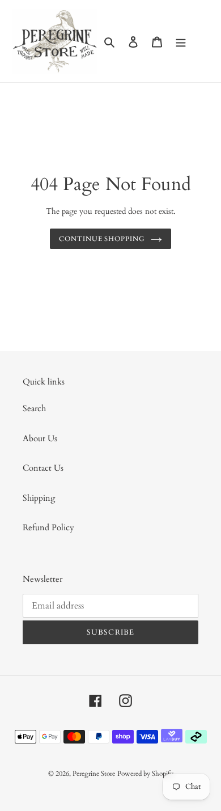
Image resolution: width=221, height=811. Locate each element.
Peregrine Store (94, 773)
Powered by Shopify (145, 773)
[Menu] (181, 41)
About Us (40, 438)
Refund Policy (48, 527)
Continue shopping (102, 238)
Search (34, 408)
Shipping (39, 498)
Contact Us (43, 468)
